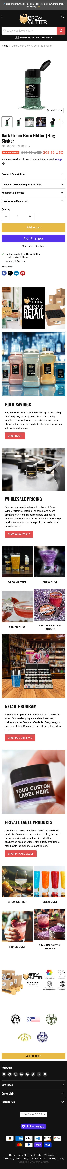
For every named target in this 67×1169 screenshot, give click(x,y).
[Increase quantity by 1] (30, 216)
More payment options (33, 246)
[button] (62, 15)
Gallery (52, 1158)
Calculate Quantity (11, 1158)
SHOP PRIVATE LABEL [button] (21, 853)
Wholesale (49, 1155)
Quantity (6, 209)
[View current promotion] (33, 5)
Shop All (22, 1155)
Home (5, 45)
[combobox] (29, 31)
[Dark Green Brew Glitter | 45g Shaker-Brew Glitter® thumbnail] (7, 122)
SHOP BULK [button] (15, 436)
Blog (62, 1158)
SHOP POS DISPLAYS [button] (20, 738)
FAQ (26, 1158)
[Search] (61, 31)
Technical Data (39, 1158)
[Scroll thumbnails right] (62, 122)
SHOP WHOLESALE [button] (19, 534)
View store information (15, 261)
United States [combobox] (31, 1114)
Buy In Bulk (35, 1155)
